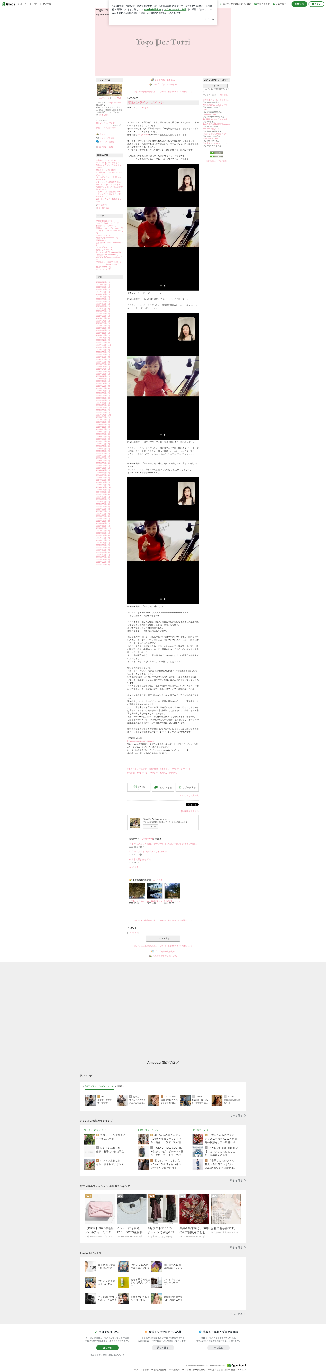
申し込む (218, 1347)
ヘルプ (243, 1369)
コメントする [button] (165, 787)
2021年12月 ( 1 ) (103, 304)
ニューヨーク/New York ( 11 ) (108, 264)
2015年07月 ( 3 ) (103, 461)
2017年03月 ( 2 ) (103, 417)
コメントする (163, 938)
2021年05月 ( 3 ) (103, 318)
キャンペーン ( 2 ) (103, 269)
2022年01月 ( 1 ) (103, 301)
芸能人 (120, 1086)
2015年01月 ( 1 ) (103, 468)
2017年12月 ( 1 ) (103, 400)
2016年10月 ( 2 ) (103, 429)
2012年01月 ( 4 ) (103, 547)
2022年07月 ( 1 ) (103, 289)
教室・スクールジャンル (106, 128)
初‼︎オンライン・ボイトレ (146, 102)
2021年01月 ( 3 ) (103, 328)
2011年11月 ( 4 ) (103, 552)
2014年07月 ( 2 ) (103, 482)
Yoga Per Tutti (105, 10)
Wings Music (143, 134)
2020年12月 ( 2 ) (103, 330)
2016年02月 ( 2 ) (103, 444)
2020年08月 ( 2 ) (103, 338)
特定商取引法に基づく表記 (222, 1369)
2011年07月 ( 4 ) (103, 562)
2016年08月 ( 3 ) (103, 434)
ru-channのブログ (210, 114)
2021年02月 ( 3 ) (103, 326)
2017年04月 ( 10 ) (103, 415)
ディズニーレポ (200, 1130)
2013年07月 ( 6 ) (103, 509)
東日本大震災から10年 (140, 859)
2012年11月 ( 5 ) (103, 526)
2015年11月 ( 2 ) (103, 451)
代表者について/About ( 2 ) (107, 226)
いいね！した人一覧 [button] (189, 795)
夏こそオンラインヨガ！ (106, 170)
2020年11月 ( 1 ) (103, 333)
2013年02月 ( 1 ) (103, 519)
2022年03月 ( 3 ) (103, 297)
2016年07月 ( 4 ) (103, 437)
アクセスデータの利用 (195, 1369)
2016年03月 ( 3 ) (103, 441)
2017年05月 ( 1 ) (103, 412)
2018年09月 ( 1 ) (103, 383)
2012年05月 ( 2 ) (103, 540)
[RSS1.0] (216, 153)
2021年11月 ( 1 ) (103, 306)
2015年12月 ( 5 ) (103, 449)
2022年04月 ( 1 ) (103, 294)
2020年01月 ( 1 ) (103, 354)
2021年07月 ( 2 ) (103, 313)
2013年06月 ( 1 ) (103, 511)
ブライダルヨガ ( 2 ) (104, 247)
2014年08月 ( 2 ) (103, 480)
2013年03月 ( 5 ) (103, 516)
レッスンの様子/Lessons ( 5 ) (108, 252)
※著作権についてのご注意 (216, 161)
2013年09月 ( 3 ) (103, 504)
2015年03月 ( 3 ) (103, 463)
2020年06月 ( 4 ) (103, 342)
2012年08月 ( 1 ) (103, 533)
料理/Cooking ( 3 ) (103, 267)
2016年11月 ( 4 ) (103, 427)
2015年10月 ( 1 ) (103, 453)
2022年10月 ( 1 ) (103, 285)
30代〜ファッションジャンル (99, 1086)
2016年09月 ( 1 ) (103, 432)
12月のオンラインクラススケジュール (148, 851)
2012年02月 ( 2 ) (103, 545)
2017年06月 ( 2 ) (103, 410)
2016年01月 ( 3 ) (103, 446)
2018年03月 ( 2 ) (103, 393)
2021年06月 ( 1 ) (103, 316)
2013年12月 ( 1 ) (103, 497)
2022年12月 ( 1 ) (103, 282)
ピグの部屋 (116, 98)
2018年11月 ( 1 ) (103, 379)
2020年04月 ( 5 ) (103, 347)
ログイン (316, 4)
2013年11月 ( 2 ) (103, 499)
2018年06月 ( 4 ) (103, 388)
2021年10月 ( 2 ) (103, 309)
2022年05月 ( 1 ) (103, 292)
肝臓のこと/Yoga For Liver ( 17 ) (109, 228)
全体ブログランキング (105, 123)
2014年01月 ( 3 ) (103, 494)
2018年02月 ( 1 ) (103, 395)
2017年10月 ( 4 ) (103, 405)
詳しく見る (162, 1347)
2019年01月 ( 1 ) (103, 374)
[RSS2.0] (216, 156)
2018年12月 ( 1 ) (103, 376)
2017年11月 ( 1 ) (103, 403)
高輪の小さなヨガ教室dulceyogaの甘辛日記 (216, 124)
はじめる (107, 1347)
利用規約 (175, 1369)
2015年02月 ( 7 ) (103, 465)
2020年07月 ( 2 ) (103, 340)
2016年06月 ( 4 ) (103, 439)
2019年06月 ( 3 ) (103, 364)
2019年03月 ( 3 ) (103, 371)
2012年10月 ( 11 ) (103, 528)
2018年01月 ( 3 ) (103, 398)
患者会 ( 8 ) (101, 240)
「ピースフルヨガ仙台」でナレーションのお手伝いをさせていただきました (109, 194)
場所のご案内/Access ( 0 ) (107, 238)
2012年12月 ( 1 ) (103, 523)
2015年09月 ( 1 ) (103, 456)
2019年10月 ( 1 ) (103, 359)
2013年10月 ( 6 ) (103, 502)
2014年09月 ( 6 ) (103, 478)
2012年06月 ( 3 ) (103, 538)
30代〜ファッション (148, 1130)
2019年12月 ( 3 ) (103, 357)
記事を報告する (191, 811)
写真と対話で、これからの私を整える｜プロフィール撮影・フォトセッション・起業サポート (216, 105)
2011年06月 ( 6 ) (103, 564)
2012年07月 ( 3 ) (103, 535)
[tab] (99, 1086)
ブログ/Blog (140, 107)
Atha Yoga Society (210, 138)
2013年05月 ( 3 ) (103, 514)
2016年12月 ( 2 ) (103, 425)
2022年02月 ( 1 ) (103, 299)
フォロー (152, 826)
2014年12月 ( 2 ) (103, 470)
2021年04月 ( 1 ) (103, 321)
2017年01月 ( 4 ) (103, 422)
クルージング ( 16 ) (104, 235)
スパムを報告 (142, 1369)
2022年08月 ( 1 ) (103, 287)
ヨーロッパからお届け (95, 1130)
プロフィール (104, 98)
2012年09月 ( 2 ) (103, 531)
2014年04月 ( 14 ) (103, 487)
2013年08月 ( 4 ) (103, 506)
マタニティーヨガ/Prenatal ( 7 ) (109, 262)
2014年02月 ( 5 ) (103, 492)
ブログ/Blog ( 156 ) (104, 221)
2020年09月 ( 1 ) (103, 335)
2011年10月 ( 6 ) (103, 555)
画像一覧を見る (103, 208)
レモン (206, 109)
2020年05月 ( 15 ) (103, 345)
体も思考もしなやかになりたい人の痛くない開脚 (216, 143)
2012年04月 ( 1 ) (103, 543)
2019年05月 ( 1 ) (103, 367)
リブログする (189, 787)
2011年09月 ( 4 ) (103, 557)
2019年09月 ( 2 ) (103, 362)
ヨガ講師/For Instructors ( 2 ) (108, 255)
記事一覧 (163, 92)
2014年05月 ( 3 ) (103, 485)
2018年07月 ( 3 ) (103, 386)
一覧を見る (101, 205)
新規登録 (299, 4)
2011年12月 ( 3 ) (103, 550)
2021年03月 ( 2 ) (103, 323)
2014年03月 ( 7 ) (103, 490)
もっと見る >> (135, 867)
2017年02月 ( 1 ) (103, 420)
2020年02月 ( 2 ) (103, 352)
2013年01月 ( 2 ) (103, 521)
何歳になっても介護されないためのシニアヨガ (216, 134)
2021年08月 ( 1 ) (103, 311)
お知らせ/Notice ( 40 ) (105, 250)
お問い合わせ (160, 1369)
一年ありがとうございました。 (109, 160)
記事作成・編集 (105, 147)
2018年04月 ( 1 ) (103, 391)
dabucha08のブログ (211, 129)
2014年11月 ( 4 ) (103, 473)
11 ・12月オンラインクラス (107, 163)
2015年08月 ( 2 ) (103, 458)
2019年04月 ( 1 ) (103, 369)
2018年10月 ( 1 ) (103, 381)
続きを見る (104, 115)
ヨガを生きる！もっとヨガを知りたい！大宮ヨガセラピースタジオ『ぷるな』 (216, 100)
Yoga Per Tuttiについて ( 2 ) (107, 223)
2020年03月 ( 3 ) (103, 350)
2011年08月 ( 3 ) (103, 559)
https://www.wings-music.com (140, 741)
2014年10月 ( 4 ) (103, 475)
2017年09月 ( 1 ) (103, 407)
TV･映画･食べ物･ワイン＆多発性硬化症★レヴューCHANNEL (216, 119)
